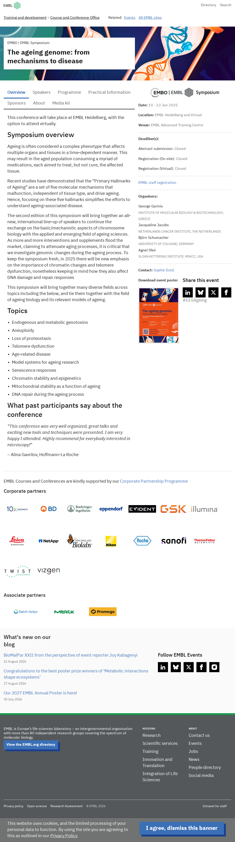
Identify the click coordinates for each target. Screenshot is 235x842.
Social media (201, 775)
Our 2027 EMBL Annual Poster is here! (40, 693)
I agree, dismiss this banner (182, 828)
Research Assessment (66, 806)
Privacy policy (13, 806)
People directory (205, 767)
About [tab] (39, 103)
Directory (208, 5)
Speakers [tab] (41, 92)
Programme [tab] (69, 92)
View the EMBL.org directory (30, 745)
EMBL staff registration (157, 183)
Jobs (193, 751)
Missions (149, 728)
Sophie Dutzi (164, 270)
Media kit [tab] (61, 103)
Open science (37, 806)
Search (225, 5)
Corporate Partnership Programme (154, 481)
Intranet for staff (215, 806)
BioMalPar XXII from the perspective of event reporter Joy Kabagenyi (70, 655)
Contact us (199, 735)
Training (150, 751)
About (193, 728)
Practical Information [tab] (109, 92)
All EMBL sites (150, 18)
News (194, 759)
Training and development (25, 18)
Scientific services (160, 743)
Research (152, 735)
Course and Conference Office (75, 18)
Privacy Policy (63, 836)
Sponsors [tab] (16, 103)
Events (129, 18)
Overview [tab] (16, 92)
